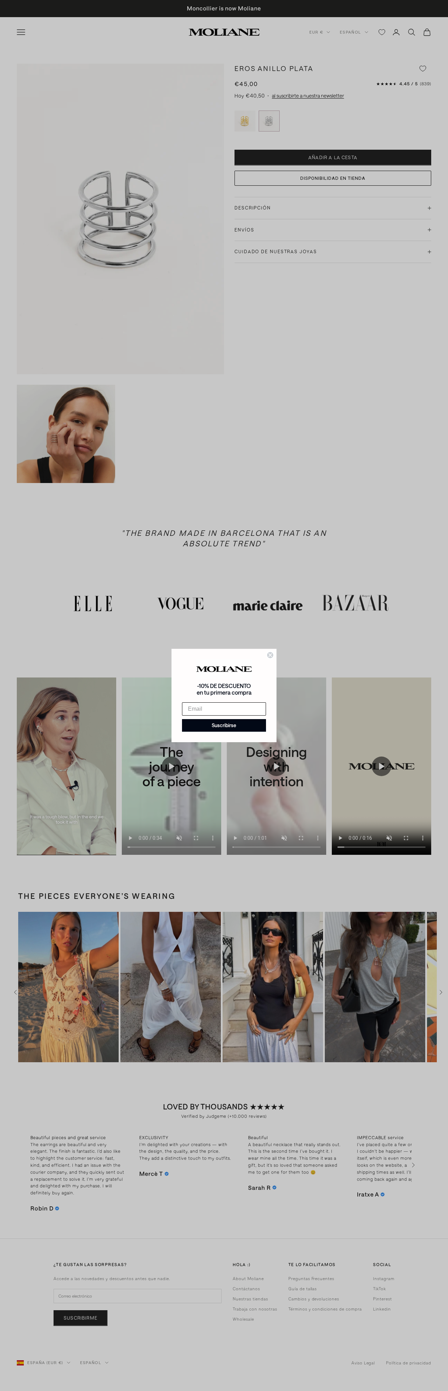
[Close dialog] (270, 655)
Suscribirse (224, 725)
